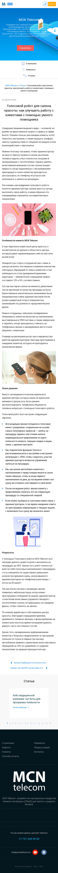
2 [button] (10, 723)
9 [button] (28, 723)
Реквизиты (39, 743)
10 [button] (31, 723)
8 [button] (25, 723)
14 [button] (46, 723)
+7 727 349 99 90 (29, 838)
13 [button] (42, 723)
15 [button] (50, 723)
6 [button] (20, 723)
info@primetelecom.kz (20, 852)
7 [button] (22, 723)
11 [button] (35, 723)
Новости (6, 747)
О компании (8, 743)
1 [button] (7, 723)
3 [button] (12, 723)
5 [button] (17, 723)
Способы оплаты (10, 756)
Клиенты (6, 751)
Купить (52, 4)
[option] (29, 703)
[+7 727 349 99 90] (45, 4)
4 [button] (15, 723)
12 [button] (38, 723)
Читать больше (19, 707)
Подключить (25, 48)
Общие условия (42, 747)
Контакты (39, 751)
